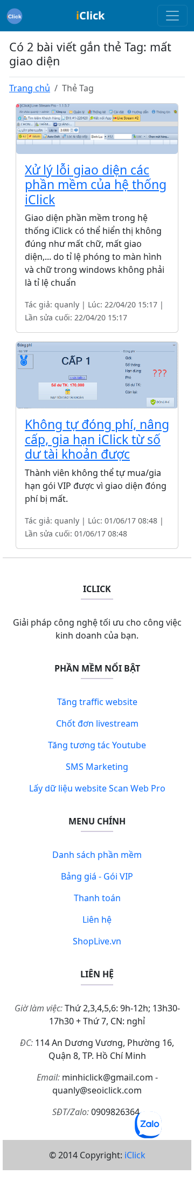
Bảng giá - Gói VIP (97, 876)
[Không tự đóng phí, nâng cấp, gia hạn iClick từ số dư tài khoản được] (97, 374)
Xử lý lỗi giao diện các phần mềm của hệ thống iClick (96, 184)
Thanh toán (97, 898)
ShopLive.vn (97, 941)
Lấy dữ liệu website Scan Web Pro (97, 788)
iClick (135, 1155)
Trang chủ (29, 88)
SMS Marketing (97, 767)
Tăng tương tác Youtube (97, 745)
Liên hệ (97, 919)
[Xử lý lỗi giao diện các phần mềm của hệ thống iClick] (97, 127)
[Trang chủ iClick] (14, 15)
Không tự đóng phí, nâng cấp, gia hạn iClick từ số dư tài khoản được (97, 438)
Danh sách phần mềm (97, 855)
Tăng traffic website (97, 702)
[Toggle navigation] (172, 15)
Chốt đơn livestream (97, 723)
